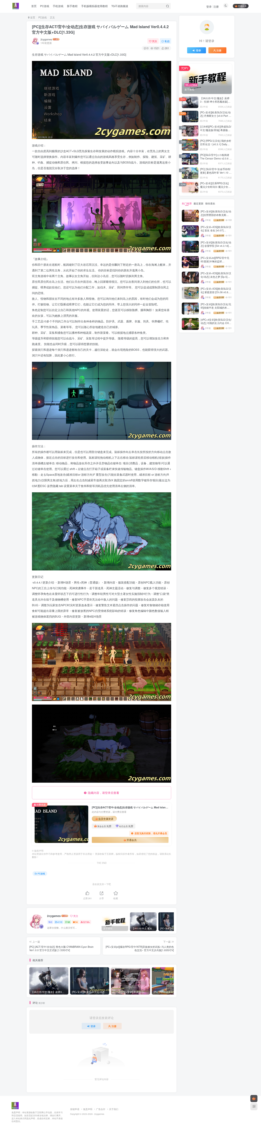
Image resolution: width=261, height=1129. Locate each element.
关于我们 (113, 1109)
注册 (216, 6)
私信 (167, 41)
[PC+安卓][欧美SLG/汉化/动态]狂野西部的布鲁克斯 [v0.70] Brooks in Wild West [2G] (216, 217)
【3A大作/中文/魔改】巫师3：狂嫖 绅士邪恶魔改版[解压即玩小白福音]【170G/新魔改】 (215, 103)
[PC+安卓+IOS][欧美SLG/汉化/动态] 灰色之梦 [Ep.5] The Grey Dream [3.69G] (216, 276)
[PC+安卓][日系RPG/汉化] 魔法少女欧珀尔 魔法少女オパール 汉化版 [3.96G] (215, 186)
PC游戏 (42, 17)
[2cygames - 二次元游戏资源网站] (15, 1105)
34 (76, 922)
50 (69, 922)
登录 (209, 6)
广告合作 (100, 1109)
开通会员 (242, 5)
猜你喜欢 (210, 203)
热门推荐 (187, 203)
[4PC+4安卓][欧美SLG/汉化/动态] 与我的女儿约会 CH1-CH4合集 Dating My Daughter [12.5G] (216, 325)
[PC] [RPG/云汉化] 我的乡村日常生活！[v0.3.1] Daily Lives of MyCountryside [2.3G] (215, 146)
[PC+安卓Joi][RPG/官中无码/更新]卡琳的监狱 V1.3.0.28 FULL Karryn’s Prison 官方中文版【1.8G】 (216, 263)
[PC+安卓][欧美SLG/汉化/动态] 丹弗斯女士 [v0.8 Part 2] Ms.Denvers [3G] (215, 116)
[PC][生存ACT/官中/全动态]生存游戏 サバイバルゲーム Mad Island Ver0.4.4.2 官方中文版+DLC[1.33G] (100, 29)
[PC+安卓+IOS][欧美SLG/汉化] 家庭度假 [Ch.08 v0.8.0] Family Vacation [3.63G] (216, 292)
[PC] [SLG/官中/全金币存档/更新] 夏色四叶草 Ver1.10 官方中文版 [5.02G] (216, 172)
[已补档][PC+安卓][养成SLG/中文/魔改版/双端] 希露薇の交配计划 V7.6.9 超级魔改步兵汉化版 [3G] (215, 132)
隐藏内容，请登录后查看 (102, 793)
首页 (32, 17)
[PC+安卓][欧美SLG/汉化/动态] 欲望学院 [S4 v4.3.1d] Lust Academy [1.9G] (216, 246)
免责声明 (87, 1109)
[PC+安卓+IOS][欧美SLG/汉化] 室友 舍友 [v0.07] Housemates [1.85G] (216, 230)
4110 (59, 922)
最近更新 (198, 203)
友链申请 (74, 1109)
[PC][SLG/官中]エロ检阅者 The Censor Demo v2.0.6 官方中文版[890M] (216, 158)
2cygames (46, 39)
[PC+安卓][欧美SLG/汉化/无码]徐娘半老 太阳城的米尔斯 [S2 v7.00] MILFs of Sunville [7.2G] (216, 309)
